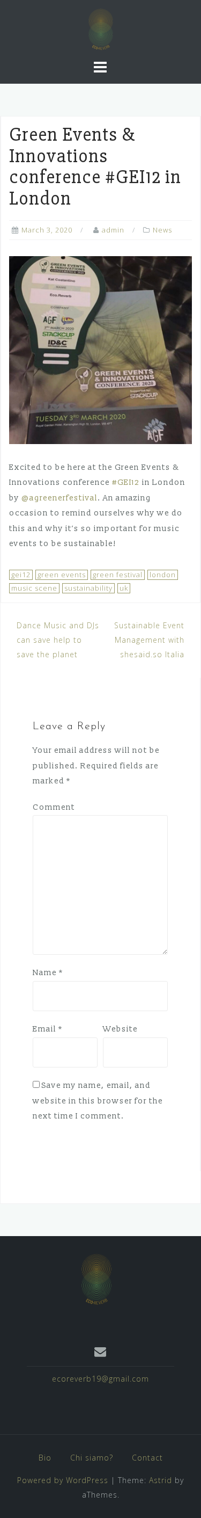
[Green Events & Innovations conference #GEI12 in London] (100, 349)
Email (48, 1029)
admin (113, 230)
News (162, 230)
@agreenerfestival (59, 498)
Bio (45, 1457)
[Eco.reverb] (96, 1278)
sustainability (88, 588)
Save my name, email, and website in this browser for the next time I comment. (98, 1100)
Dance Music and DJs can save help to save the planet (58, 639)
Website (120, 1029)
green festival (118, 574)
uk (124, 588)
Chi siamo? (91, 1457)
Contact (147, 1457)
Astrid (160, 1480)
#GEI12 (126, 482)
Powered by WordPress (62, 1480)
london (163, 574)
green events (62, 574)
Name (48, 973)
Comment (54, 807)
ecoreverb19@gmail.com (100, 1379)
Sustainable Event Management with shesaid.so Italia (149, 639)
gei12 (21, 574)
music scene (34, 588)
